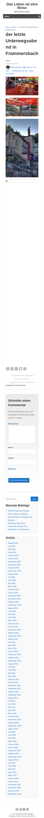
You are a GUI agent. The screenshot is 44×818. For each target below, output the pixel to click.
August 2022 (13, 664)
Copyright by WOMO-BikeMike (24, 814)
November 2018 (14, 788)
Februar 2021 (13, 716)
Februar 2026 (13, 555)
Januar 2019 (13, 781)
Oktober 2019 (13, 754)
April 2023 (12, 645)
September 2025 (14, 571)
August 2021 (13, 698)
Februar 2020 (13, 744)
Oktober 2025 (13, 568)
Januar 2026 (13, 559)
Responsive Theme (15, 816)
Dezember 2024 (14, 596)
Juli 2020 (11, 732)
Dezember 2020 (14, 719)
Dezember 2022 (14, 654)
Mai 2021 (11, 707)
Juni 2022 (12, 670)
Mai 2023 (11, 642)
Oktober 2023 (13, 633)
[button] (7, 368)
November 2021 (14, 689)
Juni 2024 (12, 611)
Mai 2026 (11, 549)
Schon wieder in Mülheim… (18, 514)
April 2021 (12, 710)
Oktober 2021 (13, 692)
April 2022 (12, 676)
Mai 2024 (11, 614)
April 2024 (12, 617)
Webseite (12, 469)
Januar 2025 (13, 593)
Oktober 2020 (13, 723)
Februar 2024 (13, 624)
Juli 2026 (11, 546)
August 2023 (13, 639)
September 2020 (14, 726)
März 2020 (12, 741)
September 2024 (14, 605)
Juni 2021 (12, 704)
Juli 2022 (11, 667)
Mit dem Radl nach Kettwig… (19, 511)
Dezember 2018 (14, 785)
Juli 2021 (11, 701)
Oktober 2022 (13, 658)
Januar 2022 (13, 682)
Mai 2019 (11, 769)
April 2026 (12, 552)
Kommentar (13, 424)
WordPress (31, 816)
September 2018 (14, 794)
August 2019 (13, 760)
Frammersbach (21, 385)
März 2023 (12, 648)
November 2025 (14, 565)
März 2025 (12, 586)
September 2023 (14, 636)
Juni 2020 (12, 735)
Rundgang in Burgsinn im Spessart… (22, 382)
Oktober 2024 (13, 602)
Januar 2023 (13, 651)
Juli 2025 (11, 577)
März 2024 (12, 620)
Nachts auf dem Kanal (16, 523)
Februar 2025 (13, 589)
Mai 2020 (11, 738)
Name (10, 447)
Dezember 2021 (14, 685)
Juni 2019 (12, 766)
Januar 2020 (13, 747)
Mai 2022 (11, 673)
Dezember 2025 (14, 562)
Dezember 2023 (14, 630)
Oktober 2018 (13, 791)
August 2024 (13, 608)
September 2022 (14, 661)
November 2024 (14, 599)
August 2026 (13, 543)
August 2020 (13, 729)
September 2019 (14, 757)
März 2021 (12, 713)
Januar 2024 (13, 627)
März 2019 (12, 775)
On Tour (14, 27)
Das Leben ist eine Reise (22, 6)
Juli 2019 (11, 763)
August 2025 (13, 574)
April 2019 (12, 772)
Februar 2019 (13, 778)
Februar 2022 (13, 679)
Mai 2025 (11, 583)
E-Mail (10, 458)
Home (8, 27)
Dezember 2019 (14, 750)
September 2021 (14, 695)
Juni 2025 (12, 580)
